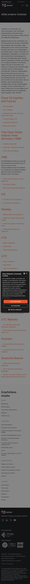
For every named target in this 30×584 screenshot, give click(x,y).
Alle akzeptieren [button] (15, 301)
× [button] (26, 273)
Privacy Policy (6, 297)
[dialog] (15, 292)
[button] (15, 310)
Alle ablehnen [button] (15, 306)
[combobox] (24, 273)
